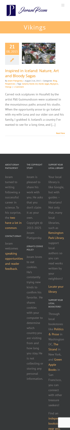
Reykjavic (54, 83)
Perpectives (10, 83)
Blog (55, 80)
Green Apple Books (55, 365)
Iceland (25, 83)
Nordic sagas (44, 83)
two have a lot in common (13, 223)
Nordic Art (33, 83)
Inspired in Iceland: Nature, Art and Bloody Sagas (32, 73)
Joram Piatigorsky (15, 80)
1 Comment (19, 87)
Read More (60, 133)
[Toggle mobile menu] (63, 5)
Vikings (8, 87)
